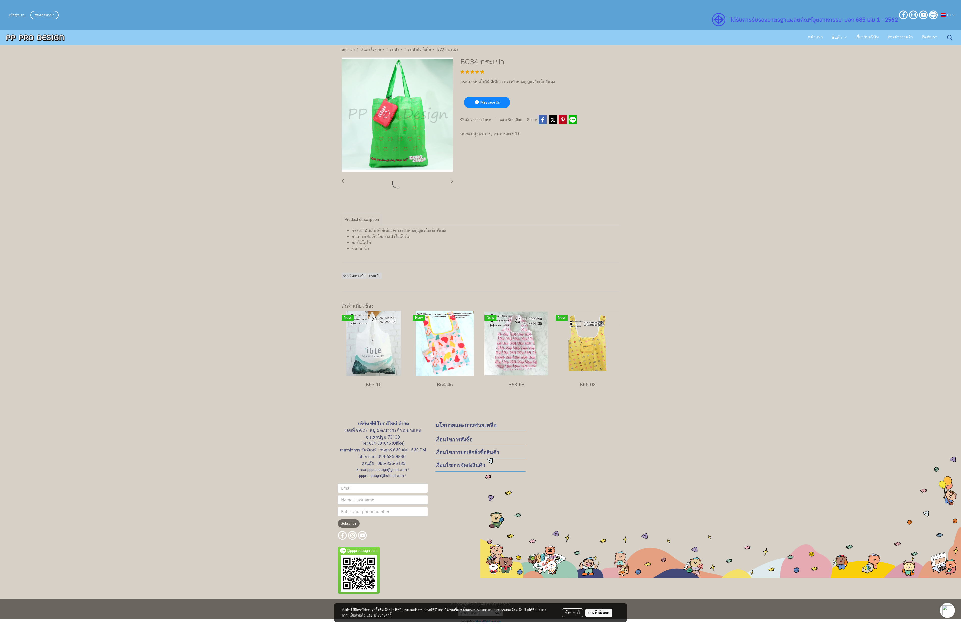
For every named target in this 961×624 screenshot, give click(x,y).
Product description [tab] (361, 219)
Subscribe (349, 523)
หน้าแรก (815, 37)
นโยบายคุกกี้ (382, 615)
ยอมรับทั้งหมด (598, 612)
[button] (949, 37)
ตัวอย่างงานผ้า (900, 37)
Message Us (490, 102)
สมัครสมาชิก (44, 15)
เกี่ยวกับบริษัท (867, 37)
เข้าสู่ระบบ (17, 15)
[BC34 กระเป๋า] (397, 115)
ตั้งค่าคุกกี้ (572, 612)
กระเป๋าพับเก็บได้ (507, 134)
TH (949, 15)
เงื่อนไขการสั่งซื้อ (454, 439)
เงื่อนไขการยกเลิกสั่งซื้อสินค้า (467, 452)
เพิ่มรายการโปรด (477, 120)
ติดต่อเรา (929, 37)
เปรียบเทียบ (513, 120)
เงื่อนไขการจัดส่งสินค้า (460, 465)
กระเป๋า (485, 134)
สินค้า (837, 38)
